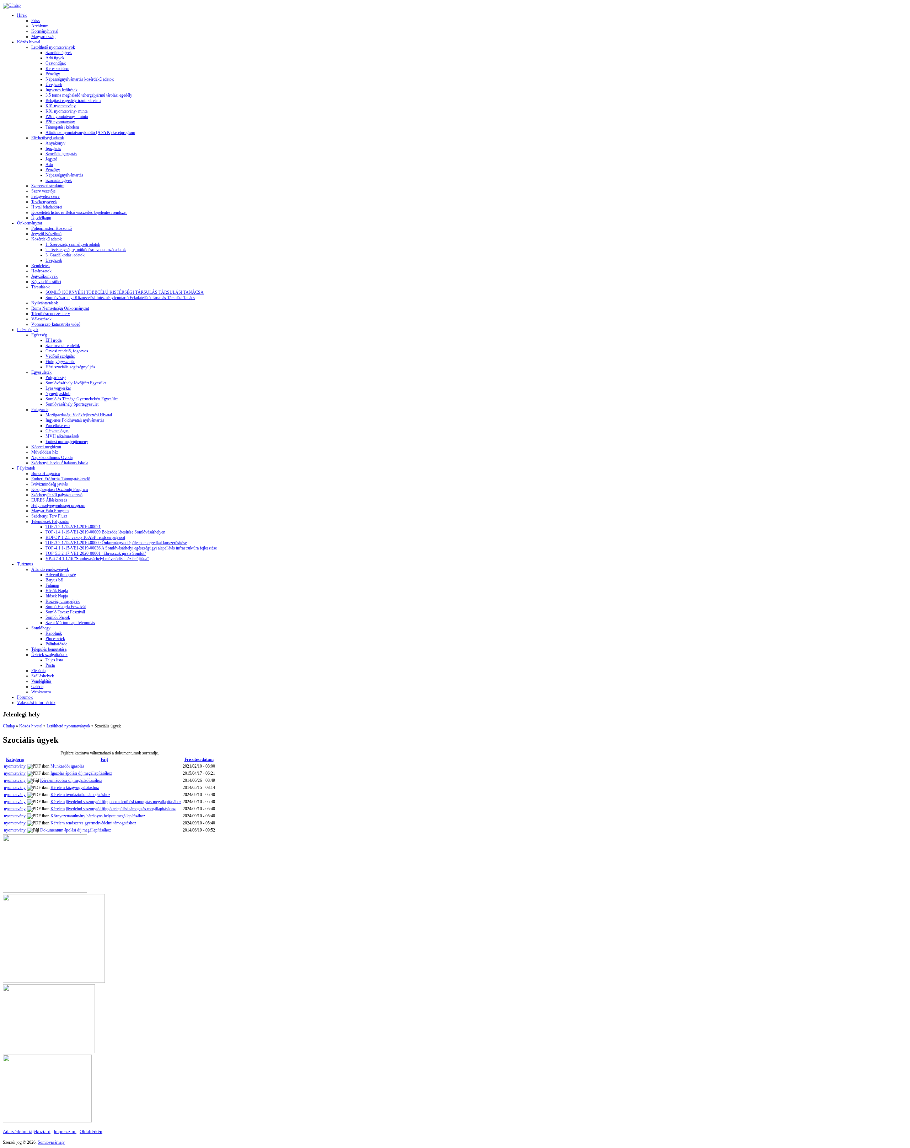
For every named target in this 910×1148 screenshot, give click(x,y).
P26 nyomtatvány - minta (67, 116)
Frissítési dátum (199, 759)
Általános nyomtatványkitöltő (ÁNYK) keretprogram (90, 132)
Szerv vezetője (43, 191)
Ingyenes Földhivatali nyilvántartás (75, 420)
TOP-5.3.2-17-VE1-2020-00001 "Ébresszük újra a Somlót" (96, 553)
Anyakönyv (55, 143)
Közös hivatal (28, 41)
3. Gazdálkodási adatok (65, 255)
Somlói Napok (58, 617)
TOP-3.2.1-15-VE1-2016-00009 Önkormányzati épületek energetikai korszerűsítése (116, 542)
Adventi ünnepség (61, 574)
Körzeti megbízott (46, 446)
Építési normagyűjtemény (67, 441)
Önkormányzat (29, 223)
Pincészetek (55, 638)
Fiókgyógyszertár (60, 361)
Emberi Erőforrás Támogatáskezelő (60, 478)
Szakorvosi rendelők (63, 345)
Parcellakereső (58, 425)
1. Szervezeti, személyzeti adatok (73, 244)
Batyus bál (54, 580)
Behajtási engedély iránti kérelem (73, 100)
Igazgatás (53, 148)
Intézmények (27, 329)
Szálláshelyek (42, 675)
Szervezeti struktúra (47, 185)
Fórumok (25, 697)
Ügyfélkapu (41, 217)
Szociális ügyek (59, 52)
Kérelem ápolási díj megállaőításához (71, 780)
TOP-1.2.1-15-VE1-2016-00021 (73, 526)
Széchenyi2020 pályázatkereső (56, 494)
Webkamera (41, 691)
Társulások (40, 287)
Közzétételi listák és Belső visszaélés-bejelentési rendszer (79, 212)
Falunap (52, 585)
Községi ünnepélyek (63, 601)
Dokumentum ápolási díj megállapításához (75, 830)
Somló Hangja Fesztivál (66, 606)
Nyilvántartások (44, 302)
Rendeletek (40, 265)
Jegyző (51, 159)
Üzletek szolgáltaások (49, 654)
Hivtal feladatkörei (46, 207)
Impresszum (65, 1131)
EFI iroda (53, 340)
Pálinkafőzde (56, 643)
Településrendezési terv (50, 313)
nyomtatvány (15, 766)
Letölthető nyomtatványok (53, 47)
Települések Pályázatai (50, 521)
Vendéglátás (41, 681)
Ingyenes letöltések (61, 89)
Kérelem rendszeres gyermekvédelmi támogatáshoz (93, 823)
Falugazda (39, 409)
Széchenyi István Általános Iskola (59, 462)
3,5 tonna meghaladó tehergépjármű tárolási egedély (89, 95)
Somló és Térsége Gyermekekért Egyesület (82, 398)
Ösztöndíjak (56, 63)
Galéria (37, 686)
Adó (49, 164)
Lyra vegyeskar (58, 388)
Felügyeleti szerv (45, 196)
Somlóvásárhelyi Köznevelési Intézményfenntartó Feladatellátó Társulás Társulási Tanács (120, 297)
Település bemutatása (48, 649)
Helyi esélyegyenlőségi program (58, 505)
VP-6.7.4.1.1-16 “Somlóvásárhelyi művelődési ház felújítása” (97, 558)
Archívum (39, 25)
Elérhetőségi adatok (47, 137)
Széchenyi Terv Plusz (49, 516)
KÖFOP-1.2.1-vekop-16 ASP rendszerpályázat (85, 537)
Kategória (15, 759)
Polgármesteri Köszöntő (51, 228)
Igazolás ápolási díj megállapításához (81, 773)
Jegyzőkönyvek (44, 276)
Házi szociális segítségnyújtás (70, 366)
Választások (41, 318)
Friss (35, 20)
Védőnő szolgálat (60, 356)
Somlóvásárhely (51, 1142)
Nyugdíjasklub (58, 393)
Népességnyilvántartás (64, 175)
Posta (50, 665)
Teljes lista (54, 659)
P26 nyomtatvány (60, 121)
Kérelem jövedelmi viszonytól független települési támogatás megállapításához (115, 801)
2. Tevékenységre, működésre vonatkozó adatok (86, 249)
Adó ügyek (55, 57)
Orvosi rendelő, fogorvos (67, 350)
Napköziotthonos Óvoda (52, 457)
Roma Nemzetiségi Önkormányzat (60, 308)
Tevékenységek (44, 201)
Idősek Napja (57, 596)
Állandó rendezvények (50, 569)
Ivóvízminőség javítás (49, 484)
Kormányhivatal (44, 31)
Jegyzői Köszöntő (46, 233)
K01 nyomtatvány (61, 105)
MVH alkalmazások (62, 436)
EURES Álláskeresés (49, 500)
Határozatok (41, 271)
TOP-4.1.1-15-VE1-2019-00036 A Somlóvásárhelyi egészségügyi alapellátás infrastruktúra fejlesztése (131, 548)
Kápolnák (54, 633)
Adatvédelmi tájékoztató (26, 1131)
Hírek (22, 15)
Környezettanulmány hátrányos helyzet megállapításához (97, 815)
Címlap (9, 726)
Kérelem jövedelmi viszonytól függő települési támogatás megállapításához (113, 808)
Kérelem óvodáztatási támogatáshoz (80, 794)
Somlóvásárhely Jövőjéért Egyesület (76, 382)
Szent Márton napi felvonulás (70, 622)
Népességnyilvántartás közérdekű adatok (80, 79)
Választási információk (36, 702)
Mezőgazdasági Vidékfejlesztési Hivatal (79, 414)
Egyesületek (41, 372)
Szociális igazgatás (61, 153)
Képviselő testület (46, 281)
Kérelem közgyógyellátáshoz (74, 787)
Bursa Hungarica (45, 473)
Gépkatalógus (57, 430)
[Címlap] (12, 5)
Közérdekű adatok (46, 239)
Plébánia (38, 670)
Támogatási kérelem (62, 127)
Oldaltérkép (91, 1131)
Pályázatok (26, 468)
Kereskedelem (57, 68)
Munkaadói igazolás (67, 766)
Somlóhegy (40, 628)
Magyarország (43, 36)
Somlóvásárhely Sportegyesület (72, 404)
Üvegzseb (54, 84)
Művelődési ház (44, 452)
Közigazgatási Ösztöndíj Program (59, 489)
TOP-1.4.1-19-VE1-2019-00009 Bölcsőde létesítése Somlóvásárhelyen (105, 532)
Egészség (39, 334)
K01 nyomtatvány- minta (66, 111)
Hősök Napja (57, 590)
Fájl (104, 759)
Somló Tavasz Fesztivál (65, 612)
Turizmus (25, 564)
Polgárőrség (56, 377)
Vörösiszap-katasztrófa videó (55, 324)
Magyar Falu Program (50, 510)
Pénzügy (53, 73)
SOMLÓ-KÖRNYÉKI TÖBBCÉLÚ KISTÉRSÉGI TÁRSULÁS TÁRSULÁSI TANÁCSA (125, 292)
